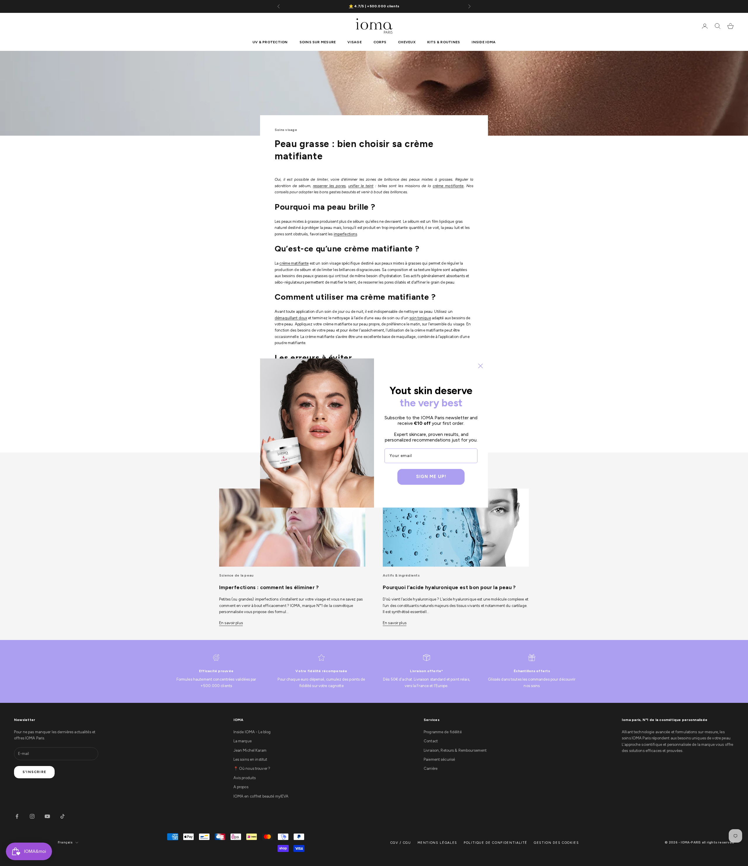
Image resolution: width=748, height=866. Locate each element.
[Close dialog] (480, 366)
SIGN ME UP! (431, 476)
